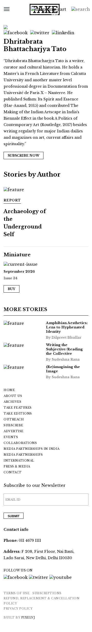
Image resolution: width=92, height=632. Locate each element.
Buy (11, 289)
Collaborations (20, 443)
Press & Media (17, 466)
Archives (12, 402)
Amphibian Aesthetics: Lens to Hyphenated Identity (67, 327)
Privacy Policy (18, 608)
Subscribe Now (23, 155)
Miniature (17, 255)
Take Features (18, 407)
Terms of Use (16, 593)
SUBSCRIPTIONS (47, 593)
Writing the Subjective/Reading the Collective (64, 349)
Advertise (14, 431)
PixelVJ (28, 617)
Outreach (14, 419)
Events (11, 437)
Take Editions (18, 413)
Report (12, 200)
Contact (13, 472)
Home (9, 390)
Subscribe (13, 425)
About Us (13, 396)
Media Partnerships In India (32, 449)
